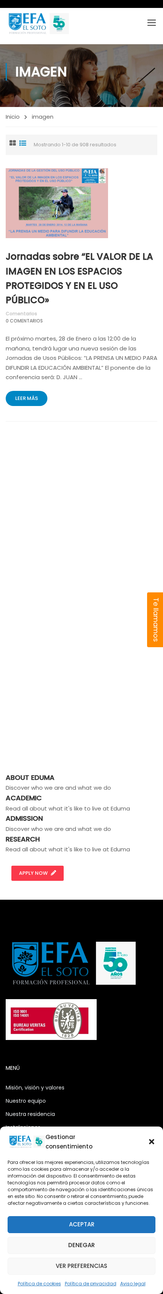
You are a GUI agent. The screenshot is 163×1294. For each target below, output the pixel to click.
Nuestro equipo (26, 1101)
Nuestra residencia (30, 1114)
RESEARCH (23, 839)
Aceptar (81, 1224)
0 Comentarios (24, 321)
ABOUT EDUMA (30, 777)
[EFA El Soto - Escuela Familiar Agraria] (38, 23)
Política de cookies (39, 1283)
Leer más (26, 398)
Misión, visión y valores (35, 1087)
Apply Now (33, 873)
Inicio (13, 117)
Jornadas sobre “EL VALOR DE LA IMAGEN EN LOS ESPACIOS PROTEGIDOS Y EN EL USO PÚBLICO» (79, 278)
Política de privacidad (90, 1283)
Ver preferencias (81, 1266)
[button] (151, 1141)
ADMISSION (24, 818)
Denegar (81, 1245)
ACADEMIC (24, 798)
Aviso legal (133, 1283)
